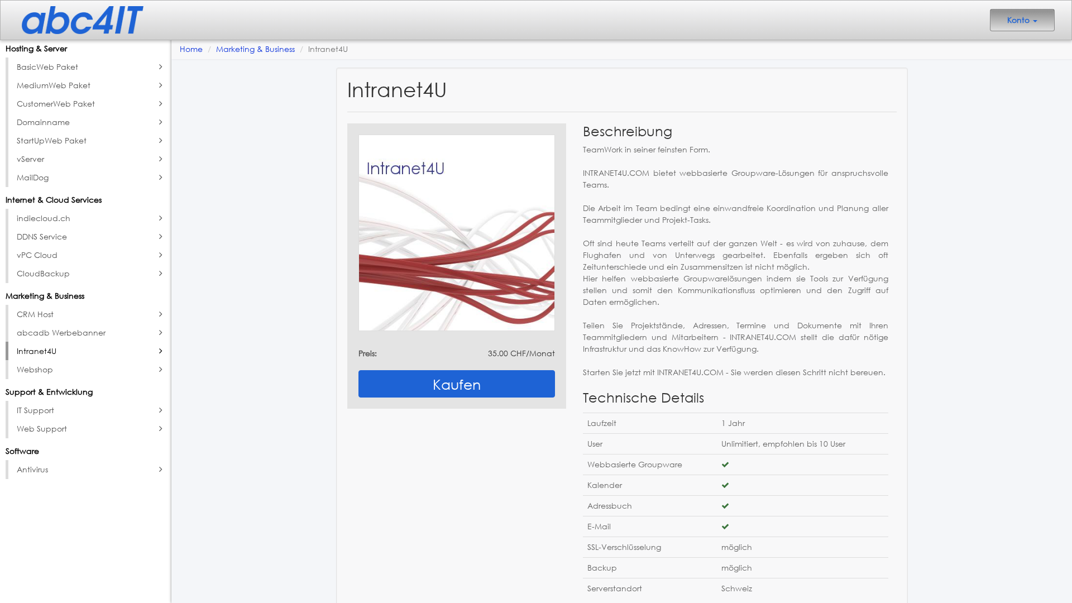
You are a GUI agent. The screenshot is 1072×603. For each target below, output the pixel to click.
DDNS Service (42, 236)
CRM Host (35, 314)
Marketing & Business (45, 295)
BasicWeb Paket (47, 66)
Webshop (35, 369)
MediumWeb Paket (53, 85)
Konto (1019, 20)
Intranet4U (36, 351)
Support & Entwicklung (49, 391)
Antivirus (32, 469)
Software (22, 451)
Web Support (42, 428)
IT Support (35, 410)
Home (191, 49)
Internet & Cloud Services (54, 199)
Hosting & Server (36, 48)
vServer (30, 159)
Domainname (43, 122)
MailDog (33, 177)
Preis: (367, 353)
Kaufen (457, 384)
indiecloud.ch (43, 218)
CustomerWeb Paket (56, 103)
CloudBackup (43, 273)
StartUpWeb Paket (52, 140)
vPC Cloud (37, 255)
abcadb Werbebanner (61, 332)
